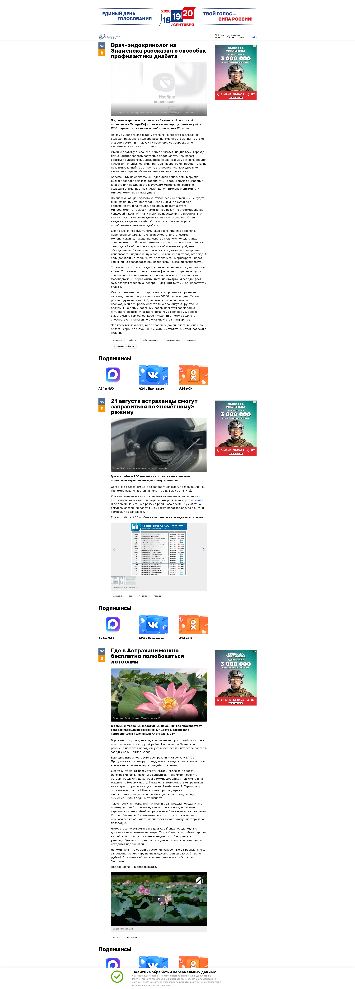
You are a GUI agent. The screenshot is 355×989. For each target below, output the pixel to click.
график (157, 596)
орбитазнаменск (151, 340)
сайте (199, 500)
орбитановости (172, 340)
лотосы (116, 937)
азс (130, 596)
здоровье (117, 340)
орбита (132, 340)
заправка (117, 596)
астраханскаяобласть (123, 346)
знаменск (191, 340)
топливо (143, 596)
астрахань (132, 937)
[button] (203, 549)
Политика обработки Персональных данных (174, 972)
